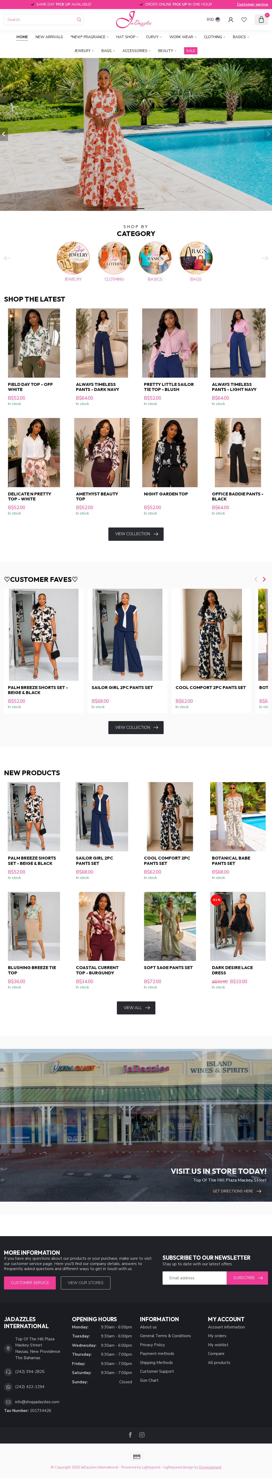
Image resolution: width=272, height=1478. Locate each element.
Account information (226, 1327)
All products (219, 1362)
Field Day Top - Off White (30, 387)
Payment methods (157, 1353)
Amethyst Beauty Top (97, 496)
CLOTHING (213, 37)
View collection (132, 534)
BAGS (106, 50)
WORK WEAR (181, 37)
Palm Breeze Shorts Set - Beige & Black (38, 689)
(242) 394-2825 (29, 1371)
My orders (217, 1336)
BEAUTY (165, 50)
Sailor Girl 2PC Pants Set (122, 687)
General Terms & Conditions (165, 1336)
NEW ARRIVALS (49, 37)
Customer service (252, 4)
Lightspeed (151, 1467)
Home (22, 37)
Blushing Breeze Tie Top (32, 970)
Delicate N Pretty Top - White (29, 496)
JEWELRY (83, 50)
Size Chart (149, 1380)
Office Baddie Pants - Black (238, 496)
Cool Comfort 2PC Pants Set (211, 687)
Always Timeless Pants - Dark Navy (97, 387)
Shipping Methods (156, 1362)
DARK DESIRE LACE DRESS (232, 970)
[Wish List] (244, 19)
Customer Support (157, 1371)
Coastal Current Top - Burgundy (97, 970)
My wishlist (218, 1345)
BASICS (239, 37)
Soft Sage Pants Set (168, 967)
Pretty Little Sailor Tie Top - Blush (169, 387)
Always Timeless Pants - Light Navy (234, 387)
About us (148, 1327)
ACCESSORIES (134, 50)
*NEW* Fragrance (88, 37)
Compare (216, 1353)
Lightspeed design (178, 1467)
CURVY (152, 37)
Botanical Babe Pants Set (231, 860)
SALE (190, 50)
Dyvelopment (210, 1467)
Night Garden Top (166, 493)
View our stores (86, 1282)
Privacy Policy (152, 1345)
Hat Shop (125, 37)
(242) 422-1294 (29, 1386)
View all (133, 1007)
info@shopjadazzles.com (37, 1402)
